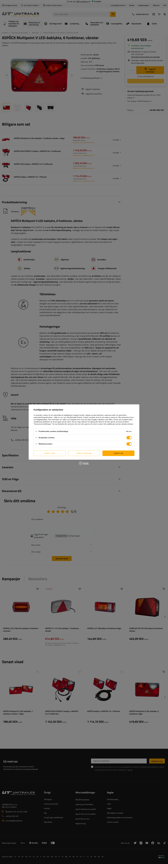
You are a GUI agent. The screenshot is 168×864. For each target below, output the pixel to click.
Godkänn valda (49, 453)
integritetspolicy (41, 420)
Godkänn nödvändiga (84, 453)
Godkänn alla (118, 453)
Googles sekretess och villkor (101, 420)
